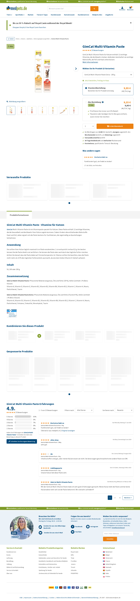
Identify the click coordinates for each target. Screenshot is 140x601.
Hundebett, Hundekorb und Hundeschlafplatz (53, 561)
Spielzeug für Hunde (45, 570)
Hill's (72, 555)
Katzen (23, 39)
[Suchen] (94, 8)
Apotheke (29, 39)
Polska (108, 576)
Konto (8, 555)
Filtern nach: (69, 410)
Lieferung (10, 558)
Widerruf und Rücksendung (15, 567)
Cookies (52, 598)
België (108, 555)
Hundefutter (42, 552)
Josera (73, 564)
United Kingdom (111, 564)
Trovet (73, 567)
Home (17, 39)
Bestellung (10, 561)
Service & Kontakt (12, 570)
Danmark (108, 567)
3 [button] (119, 498)
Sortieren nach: (108, 410)
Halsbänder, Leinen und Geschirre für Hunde (53, 558)
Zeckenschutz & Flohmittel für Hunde (50, 573)
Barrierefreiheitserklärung (90, 598)
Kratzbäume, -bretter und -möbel (49, 567)
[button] (102, 102)
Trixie (72, 558)
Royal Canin (74, 552)
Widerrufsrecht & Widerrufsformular (68, 598)
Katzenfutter (43, 555)
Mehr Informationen (90, 62)
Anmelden (110, 539)
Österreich (109, 558)
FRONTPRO (74, 573)
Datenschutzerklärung (40, 598)
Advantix (73, 570)
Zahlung (9, 564)
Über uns (9, 573)
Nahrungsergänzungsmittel (41, 39)
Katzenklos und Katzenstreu (48, 564)
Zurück (12, 39)
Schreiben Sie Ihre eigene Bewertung (22, 441)
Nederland (109, 552)
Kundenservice (11, 552)
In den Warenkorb (116, 126)
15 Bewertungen (97, 50)
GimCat (10, 229)
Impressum (28, 598)
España (108, 570)
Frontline (74, 561)
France (108, 561)
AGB (21, 598)
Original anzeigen (68, 430)
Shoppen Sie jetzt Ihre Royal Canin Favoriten (29, 27)
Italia (107, 573)
